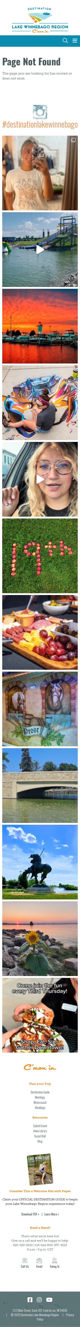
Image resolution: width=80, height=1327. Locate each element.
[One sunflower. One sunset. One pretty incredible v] (40, 938)
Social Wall (40, 1136)
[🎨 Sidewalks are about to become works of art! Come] (40, 402)
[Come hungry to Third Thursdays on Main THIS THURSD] (40, 479)
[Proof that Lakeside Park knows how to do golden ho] (40, 326)
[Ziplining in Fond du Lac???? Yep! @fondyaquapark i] (40, 249)
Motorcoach (40, 1102)
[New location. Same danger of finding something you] (40, 173)
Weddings (40, 1107)
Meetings (40, 1097)
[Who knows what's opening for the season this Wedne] (40, 555)
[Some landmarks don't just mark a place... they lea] (40, 862)
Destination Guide (40, 1092)
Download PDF (29, 1214)
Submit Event (40, 1126)
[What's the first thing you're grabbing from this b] (40, 632)
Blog (40, 1141)
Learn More (50, 1214)
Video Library (40, 1131)
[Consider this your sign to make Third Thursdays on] (40, 1015)
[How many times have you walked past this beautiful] (40, 709)
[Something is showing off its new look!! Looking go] (40, 785)
